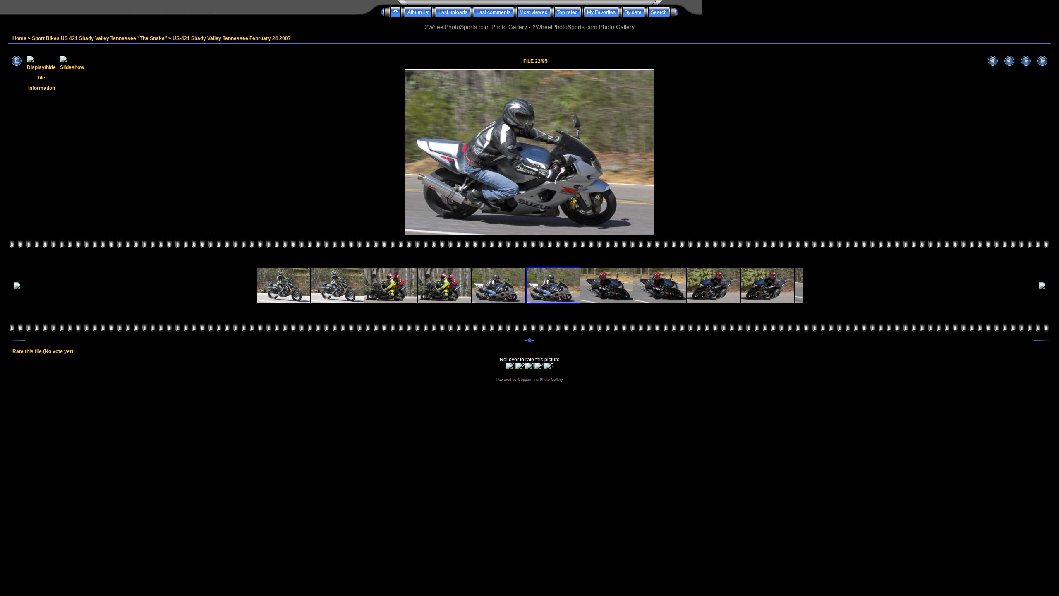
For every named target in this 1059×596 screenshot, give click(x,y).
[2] (520, 366)
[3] (529, 366)
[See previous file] (1009, 61)
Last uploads (452, 12)
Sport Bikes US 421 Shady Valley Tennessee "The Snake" (99, 38)
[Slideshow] (72, 61)
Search (659, 12)
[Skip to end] (1042, 61)
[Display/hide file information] (41, 61)
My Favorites (601, 12)
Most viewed (534, 12)
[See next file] (1026, 61)
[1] (510, 366)
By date (633, 12)
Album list (418, 12)
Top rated (567, 12)
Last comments (493, 12)
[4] (539, 366)
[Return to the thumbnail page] (16, 61)
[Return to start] (993, 61)
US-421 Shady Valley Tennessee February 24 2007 (232, 38)
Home (19, 38)
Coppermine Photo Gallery (540, 379)
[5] (548, 366)
